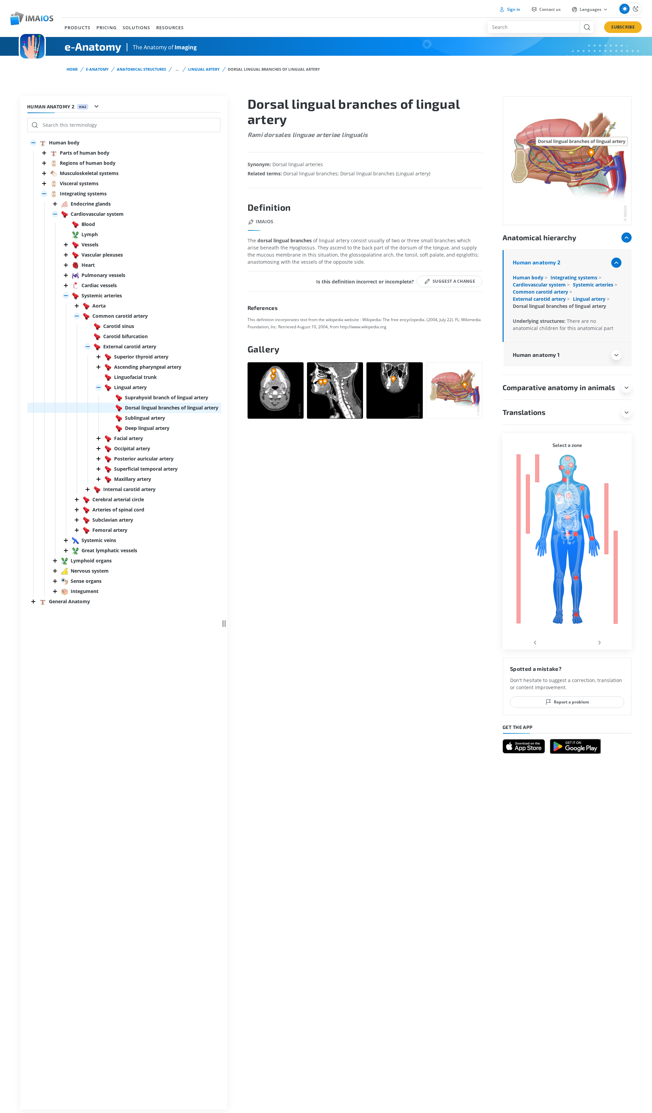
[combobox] (534, 27)
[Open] (33, 142)
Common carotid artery (541, 292)
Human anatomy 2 (536, 262)
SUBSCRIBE (623, 27)
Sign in (513, 9)
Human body (529, 277)
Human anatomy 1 (536, 354)
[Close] (44, 153)
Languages (590, 9)
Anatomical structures (141, 69)
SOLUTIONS (136, 27)
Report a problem (571, 702)
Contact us (549, 9)
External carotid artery (540, 299)
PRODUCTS (77, 27)
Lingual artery (204, 69)
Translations (524, 412)
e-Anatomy (97, 69)
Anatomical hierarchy (539, 237)
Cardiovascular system (540, 284)
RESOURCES (170, 27)
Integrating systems (574, 277)
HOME (72, 69)
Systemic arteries (594, 284)
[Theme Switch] (630, 9)
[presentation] (535, 641)
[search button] (587, 27)
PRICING (106, 27)
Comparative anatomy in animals (559, 387)
